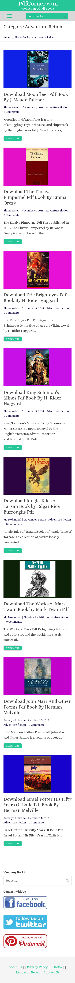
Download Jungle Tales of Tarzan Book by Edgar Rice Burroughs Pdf (31, 506)
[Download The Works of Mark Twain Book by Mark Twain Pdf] (37, 579)
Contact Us (51, 972)
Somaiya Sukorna (14, 720)
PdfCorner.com (38, 3)
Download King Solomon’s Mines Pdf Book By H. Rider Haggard (32, 398)
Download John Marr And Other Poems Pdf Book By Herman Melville (37, 707)
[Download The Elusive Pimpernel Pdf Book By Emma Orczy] (37, 167)
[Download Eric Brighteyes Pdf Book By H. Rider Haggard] (37, 270)
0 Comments (11, 112)
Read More (13, 138)
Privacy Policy (37, 967)
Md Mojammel (12, 519)
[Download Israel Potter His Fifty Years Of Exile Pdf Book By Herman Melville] (37, 774)
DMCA (57, 967)
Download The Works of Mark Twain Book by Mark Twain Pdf (36, 606)
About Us (15, 967)
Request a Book (27, 972)
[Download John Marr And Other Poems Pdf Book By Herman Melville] (37, 676)
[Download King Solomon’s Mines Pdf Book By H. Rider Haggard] (37, 367)
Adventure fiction (57, 107)
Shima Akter (11, 107)
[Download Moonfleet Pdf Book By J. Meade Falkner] (37, 69)
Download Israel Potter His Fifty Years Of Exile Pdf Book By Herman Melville (37, 805)
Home (6, 37)
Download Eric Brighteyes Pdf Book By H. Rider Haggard (34, 297)
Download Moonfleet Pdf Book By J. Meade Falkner (35, 97)
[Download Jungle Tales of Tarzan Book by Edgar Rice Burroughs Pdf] (37, 476)
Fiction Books (22, 37)
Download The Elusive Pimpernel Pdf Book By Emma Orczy (35, 197)
